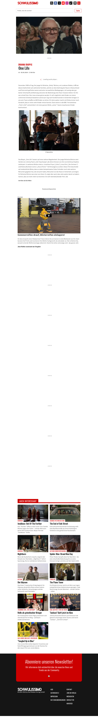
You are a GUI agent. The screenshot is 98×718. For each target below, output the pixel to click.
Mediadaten (70, 696)
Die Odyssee (22, 582)
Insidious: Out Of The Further (30, 523)
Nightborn (22, 554)
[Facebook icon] (55, 3)
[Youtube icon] (63, 3)
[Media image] (33, 513)
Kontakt (69, 689)
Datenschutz (55, 693)
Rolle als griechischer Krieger (30, 612)
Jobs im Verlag (71, 693)
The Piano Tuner (56, 582)
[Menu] (78, 3)
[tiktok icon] (70, 3)
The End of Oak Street (59, 523)
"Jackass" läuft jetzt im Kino (61, 612)
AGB (52, 689)
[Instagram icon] (67, 3)
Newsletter (70, 700)
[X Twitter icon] (59, 3)
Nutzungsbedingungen (57, 700)
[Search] (51, 3)
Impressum (54, 696)
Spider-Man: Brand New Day (61, 554)
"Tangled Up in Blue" (26, 641)
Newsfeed (70, 703)
